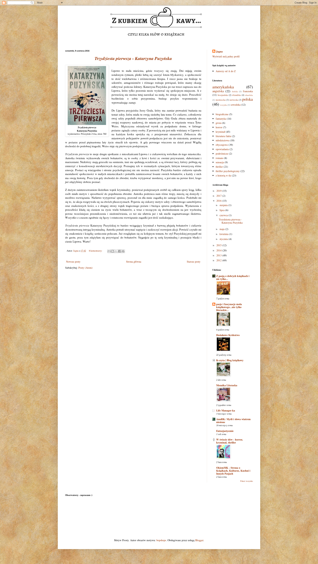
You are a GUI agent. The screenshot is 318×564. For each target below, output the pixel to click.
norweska (233, 99)
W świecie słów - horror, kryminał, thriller (229, 441)
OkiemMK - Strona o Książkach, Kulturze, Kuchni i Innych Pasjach (233, 470)
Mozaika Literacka (226, 385)
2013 (219, 255)
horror (219, 127)
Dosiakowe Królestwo (228, 335)
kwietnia (224, 234)
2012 (219, 260)
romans (219, 158)
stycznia (224, 239)
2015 (219, 245)
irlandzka (236, 95)
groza (218, 123)
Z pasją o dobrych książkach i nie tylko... (232, 277)
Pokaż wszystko (246, 481)
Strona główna (133, 261)
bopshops (161, 540)
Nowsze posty (73, 261)
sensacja (220, 162)
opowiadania (222, 149)
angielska (218, 91)
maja (222, 229)
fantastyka (221, 118)
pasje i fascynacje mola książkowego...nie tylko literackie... (229, 307)
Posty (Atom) (85, 267)
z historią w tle (223, 175)
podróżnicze (222, 153)
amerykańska (223, 86)
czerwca (224, 215)
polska (247, 99)
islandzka (249, 95)
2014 (219, 250)
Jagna (219, 51)
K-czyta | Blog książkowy (229, 360)
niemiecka (221, 99)
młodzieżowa (222, 140)
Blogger (199, 540)
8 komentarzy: (96, 250)
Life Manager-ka (225, 410)
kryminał (220, 131)
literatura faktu (223, 136)
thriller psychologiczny (228, 171)
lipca (222, 210)
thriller (219, 166)
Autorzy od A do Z (226, 71)
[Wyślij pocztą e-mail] (109, 251)
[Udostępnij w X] (116, 251)
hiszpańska (223, 95)
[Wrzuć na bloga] (112, 251)
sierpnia (224, 205)
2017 (219, 195)
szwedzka (236, 104)
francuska (248, 91)
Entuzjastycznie (225, 431)
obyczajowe (222, 144)
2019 (219, 190)
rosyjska (223, 104)
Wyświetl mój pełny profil (226, 56)
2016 (219, 200)
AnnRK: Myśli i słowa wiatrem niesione (233, 420)
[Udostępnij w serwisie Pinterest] (123, 251)
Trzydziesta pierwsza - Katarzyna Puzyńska (133, 58)
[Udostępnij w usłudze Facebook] (119, 251)
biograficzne (222, 114)
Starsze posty (193, 261)
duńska (235, 91)
